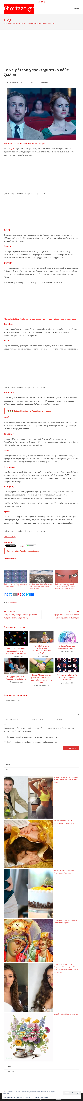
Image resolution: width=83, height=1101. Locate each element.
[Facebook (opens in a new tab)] (42, 2)
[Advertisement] (41, 51)
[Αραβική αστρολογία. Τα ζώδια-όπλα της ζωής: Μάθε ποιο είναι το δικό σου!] (41, 576)
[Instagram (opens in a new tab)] (44, 2)
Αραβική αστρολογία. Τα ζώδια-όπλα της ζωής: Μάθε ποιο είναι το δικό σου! (41, 586)
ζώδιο (13, 148)
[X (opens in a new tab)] (39, 2)
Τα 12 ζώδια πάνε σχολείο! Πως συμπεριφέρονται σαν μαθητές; (41, 649)
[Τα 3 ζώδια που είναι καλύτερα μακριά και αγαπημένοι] (15, 576)
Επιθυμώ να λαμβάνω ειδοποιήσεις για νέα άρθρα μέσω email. (32, 742)
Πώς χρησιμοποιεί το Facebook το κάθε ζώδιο (16, 677)
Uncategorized (12, 603)
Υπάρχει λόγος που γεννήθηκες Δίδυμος (66, 647)
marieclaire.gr (9, 536)
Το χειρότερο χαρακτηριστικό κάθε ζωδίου (42, 23)
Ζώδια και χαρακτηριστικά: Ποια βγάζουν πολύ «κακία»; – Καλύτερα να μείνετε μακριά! (66, 586)
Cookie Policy (44, 1097)
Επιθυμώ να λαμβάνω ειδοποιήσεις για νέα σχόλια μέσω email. (32, 737)
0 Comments (43, 83)
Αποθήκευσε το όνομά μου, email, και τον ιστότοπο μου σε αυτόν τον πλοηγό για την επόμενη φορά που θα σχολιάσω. (39, 729)
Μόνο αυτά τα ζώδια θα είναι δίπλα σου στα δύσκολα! (67, 677)
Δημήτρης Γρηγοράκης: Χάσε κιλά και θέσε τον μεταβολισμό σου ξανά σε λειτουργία (66, 779)
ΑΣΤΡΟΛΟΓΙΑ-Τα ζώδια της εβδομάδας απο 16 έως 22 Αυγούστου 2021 (16, 651)
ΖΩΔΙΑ (30, 83)
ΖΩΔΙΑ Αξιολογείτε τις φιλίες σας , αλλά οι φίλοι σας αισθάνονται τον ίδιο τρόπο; (41, 678)
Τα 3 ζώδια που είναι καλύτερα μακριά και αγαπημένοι (15, 585)
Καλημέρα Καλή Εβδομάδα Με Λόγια (66, 1014)
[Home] (5, 23)
